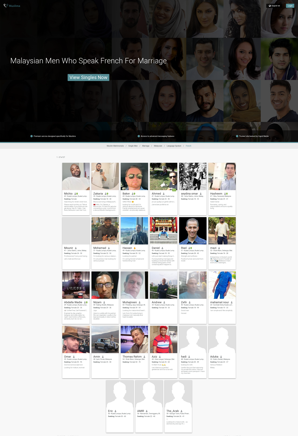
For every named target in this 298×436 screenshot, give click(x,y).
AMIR (140, 411)
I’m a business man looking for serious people (104, 260)
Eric (110, 411)
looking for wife (186, 365)
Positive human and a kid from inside (192, 260)
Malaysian (158, 146)
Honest (183, 313)
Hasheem (216, 193)
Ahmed (156, 193)
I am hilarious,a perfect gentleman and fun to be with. (162, 368)
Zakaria (98, 193)
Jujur (95, 310)
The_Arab (172, 411)
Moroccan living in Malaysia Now (105, 202)
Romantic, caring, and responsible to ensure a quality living (221, 206)
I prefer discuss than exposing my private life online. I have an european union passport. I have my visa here (193, 370)
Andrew (157, 302)
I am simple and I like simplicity (221, 310)
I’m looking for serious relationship (105, 256)
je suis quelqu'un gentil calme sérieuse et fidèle (163, 202)
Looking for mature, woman (74, 368)
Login (290, 6)
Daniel (156, 248)
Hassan (127, 248)
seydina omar (189, 193)
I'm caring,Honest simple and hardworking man (133, 260)
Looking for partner (130, 256)
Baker (126, 193)
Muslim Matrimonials (115, 146)
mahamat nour (219, 302)
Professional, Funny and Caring (75, 256)
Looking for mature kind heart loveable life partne (134, 310)
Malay (212, 368)
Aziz (154, 356)
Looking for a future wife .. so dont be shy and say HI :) (177, 423)
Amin (96, 356)
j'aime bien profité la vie (160, 204)
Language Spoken (174, 146)
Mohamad (99, 248)
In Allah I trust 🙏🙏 (159, 365)
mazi (213, 248)
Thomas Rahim (132, 356)
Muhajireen (130, 302)
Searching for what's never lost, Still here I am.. (76, 202)
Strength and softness (189, 256)
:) (166, 419)
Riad (184, 248)
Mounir (68, 248)
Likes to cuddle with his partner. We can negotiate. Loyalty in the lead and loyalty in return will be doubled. (104, 316)
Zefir (184, 302)
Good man (185, 310)
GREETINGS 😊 (128, 202)
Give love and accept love (73, 365)
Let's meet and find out (72, 259)
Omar (67, 356)
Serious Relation (216, 365)
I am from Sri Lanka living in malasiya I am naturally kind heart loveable (133, 315)
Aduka (214, 356)
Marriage (145, 146)
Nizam (97, 302)
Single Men (133, 146)
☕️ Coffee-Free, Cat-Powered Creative (76, 310)
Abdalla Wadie (73, 302)
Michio (68, 193)
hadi (183, 356)
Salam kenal (214, 202)
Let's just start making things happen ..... (163, 256)
